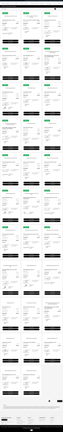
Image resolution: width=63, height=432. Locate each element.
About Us (52, 417)
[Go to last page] (61, 9)
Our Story (51, 419)
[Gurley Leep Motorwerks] (5, 3)
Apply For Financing (42, 419)
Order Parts (29, 423)
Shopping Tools (42, 417)
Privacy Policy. (37, 428)
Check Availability (10, 40)
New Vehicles (19, 419)
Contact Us (5, 419)
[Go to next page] (59, 9)
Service (29, 417)
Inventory (19, 417)
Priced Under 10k (19, 423)
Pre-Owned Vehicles (20, 420)
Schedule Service (30, 420)
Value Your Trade (10, 42)
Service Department (31, 419)
